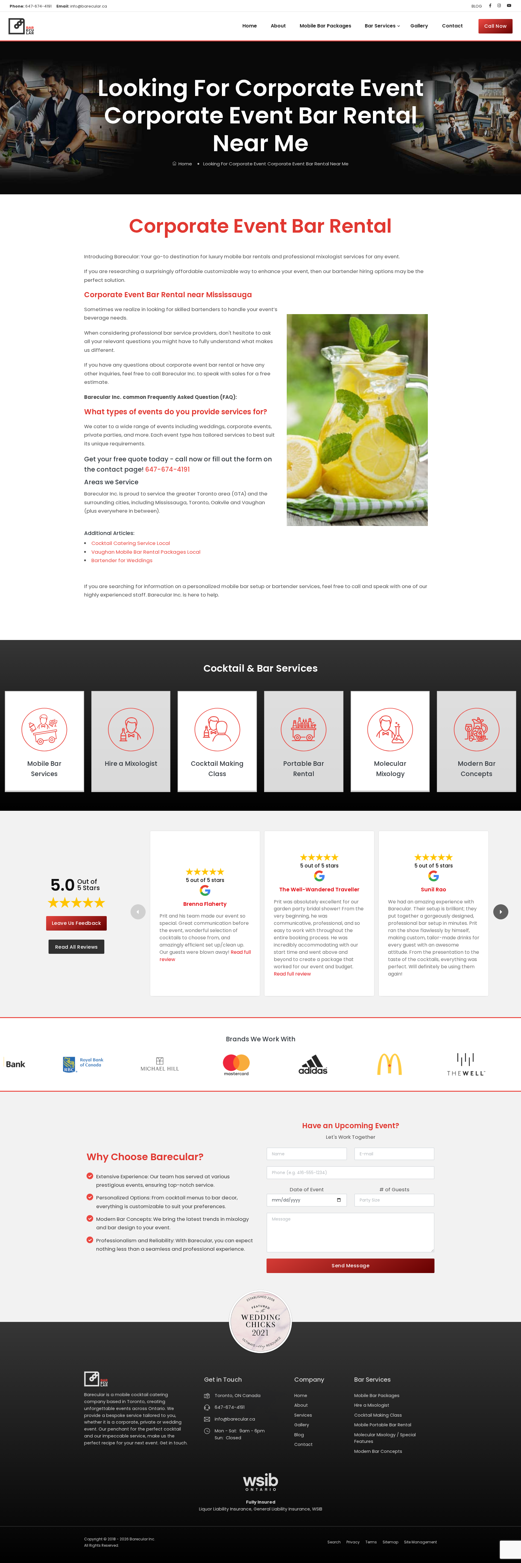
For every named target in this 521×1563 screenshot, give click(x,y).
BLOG (477, 6)
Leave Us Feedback (76, 923)
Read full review (292, 973)
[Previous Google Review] (138, 911)
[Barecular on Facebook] (490, 6)
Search (334, 1542)
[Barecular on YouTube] (507, 6)
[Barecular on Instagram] (499, 6)
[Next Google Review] (500, 911)
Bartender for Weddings (122, 560)
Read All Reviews (76, 947)
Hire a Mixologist (371, 1405)
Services (303, 1415)
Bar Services (380, 25)
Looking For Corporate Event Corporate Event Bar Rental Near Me (276, 164)
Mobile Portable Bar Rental (382, 1425)
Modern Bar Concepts (378, 1451)
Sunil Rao (433, 889)
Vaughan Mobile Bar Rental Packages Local (146, 551)
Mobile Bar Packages (325, 25)
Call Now (495, 26)
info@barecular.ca (81, 6)
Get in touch (173, 1443)
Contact (452, 25)
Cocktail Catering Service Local (130, 543)
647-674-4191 (31, 6)
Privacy (353, 1542)
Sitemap (390, 1542)
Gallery (419, 25)
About (278, 25)
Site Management (420, 1542)
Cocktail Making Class (378, 1415)
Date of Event (307, 1189)
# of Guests (394, 1189)
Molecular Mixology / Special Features (385, 1438)
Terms (371, 1542)
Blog (299, 1435)
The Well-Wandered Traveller (319, 889)
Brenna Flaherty (205, 904)
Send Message (350, 1265)
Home (249, 25)
